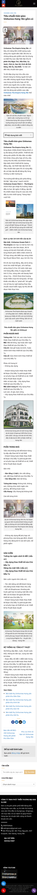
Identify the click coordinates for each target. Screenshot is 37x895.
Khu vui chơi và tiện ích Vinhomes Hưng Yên (26, 734)
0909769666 (7, 825)
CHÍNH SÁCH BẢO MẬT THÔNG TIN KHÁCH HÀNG (18, 885)
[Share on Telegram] (24, 722)
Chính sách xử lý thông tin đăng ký (18, 887)
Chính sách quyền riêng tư (18, 891)
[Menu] (34, 3)
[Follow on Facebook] (3, 2)
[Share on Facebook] (13, 722)
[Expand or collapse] (31, 135)
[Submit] (29, 772)
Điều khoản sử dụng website (19, 888)
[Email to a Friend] (20, 722)
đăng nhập (16, 753)
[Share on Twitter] (16, 722)
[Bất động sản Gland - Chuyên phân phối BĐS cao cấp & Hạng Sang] (18, 3)
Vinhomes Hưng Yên (10, 13)
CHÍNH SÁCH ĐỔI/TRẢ (18, 890)
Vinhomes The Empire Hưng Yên (16, 92)
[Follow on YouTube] (3, 5)
